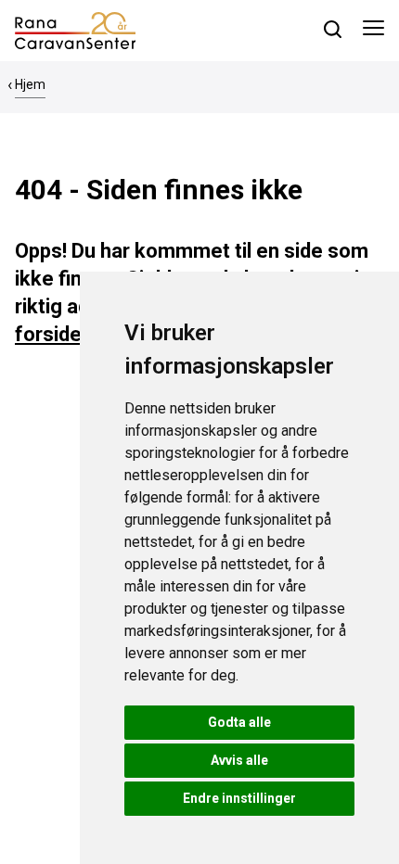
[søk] (332, 29)
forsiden (54, 334)
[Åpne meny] (373, 30)
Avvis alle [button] (239, 760)
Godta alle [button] (239, 722)
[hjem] (75, 29)
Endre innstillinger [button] (239, 798)
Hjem (30, 84)
